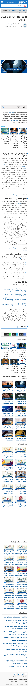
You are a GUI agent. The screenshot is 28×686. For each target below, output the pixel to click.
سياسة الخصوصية (12, 679)
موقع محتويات (14, 120)
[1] (22, 191)
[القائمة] (2, 2)
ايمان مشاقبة (9, 24)
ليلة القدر (11, 112)
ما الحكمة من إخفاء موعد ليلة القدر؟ (22, 304)
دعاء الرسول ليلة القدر (7, 295)
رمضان (25, 168)
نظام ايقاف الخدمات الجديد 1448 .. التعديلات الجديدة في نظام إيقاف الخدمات (15, 633)
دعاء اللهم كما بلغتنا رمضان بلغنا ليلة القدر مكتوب (7, 304)
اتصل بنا (25, 677)
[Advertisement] (14, 44)
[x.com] (22, 674)
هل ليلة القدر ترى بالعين (8, 290)
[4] (20, 259)
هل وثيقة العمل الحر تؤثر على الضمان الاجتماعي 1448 (16, 650)
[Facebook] (26, 674)
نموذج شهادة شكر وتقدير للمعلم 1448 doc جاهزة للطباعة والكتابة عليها (15, 644)
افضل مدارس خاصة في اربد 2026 (18, 666)
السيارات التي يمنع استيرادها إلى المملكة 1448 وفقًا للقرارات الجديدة (15, 638)
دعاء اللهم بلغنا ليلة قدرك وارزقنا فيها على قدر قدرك (21, 290)
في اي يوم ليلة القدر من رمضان (14, 195)
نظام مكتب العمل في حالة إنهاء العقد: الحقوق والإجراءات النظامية (16, 621)
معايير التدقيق (23, 681)
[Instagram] (15, 674)
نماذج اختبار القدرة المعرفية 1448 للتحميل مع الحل (14, 656)
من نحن (15, 677)
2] (8, 216)
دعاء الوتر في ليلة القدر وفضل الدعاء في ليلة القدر (14, 249)
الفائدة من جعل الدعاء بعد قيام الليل (21, 294)
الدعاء (19, 203)
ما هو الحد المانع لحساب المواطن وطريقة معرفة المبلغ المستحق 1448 (16, 627)
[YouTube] (18, 674)
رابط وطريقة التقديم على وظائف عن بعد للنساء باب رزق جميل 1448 (16, 661)
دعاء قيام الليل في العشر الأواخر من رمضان (8, 299)
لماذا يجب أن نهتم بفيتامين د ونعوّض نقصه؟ (15, 617)
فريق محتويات (13, 681)
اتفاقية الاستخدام (23, 679)
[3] (7, 244)
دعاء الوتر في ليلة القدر (20, 299)
